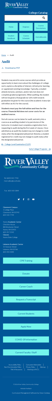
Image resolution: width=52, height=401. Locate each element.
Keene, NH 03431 (9, 230)
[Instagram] (28, 199)
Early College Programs (38, 149)
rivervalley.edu (41, 37)
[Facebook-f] (24, 199)
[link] (26, 260)
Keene (12, 222)
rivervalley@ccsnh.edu (12, 181)
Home (11, 27)
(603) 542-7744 (12, 178)
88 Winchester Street (11, 227)
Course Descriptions (41, 27)
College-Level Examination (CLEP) (18, 144)
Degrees (26, 27)
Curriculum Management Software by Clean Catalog (31, 393)
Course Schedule (26, 37)
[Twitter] (19, 199)
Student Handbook (11, 37)
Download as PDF (12, 68)
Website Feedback (26, 388)
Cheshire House (9, 224)
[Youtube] (33, 199)
